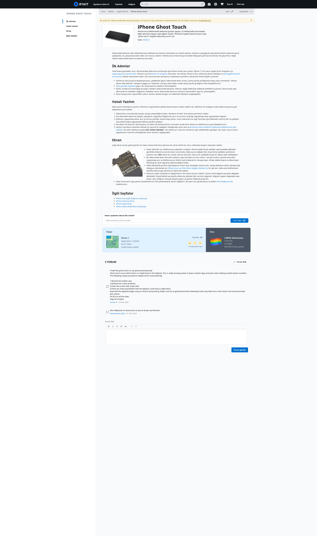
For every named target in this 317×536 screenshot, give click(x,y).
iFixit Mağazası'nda (225, 181)
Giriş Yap (240, 4)
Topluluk (118, 4)
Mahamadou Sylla (117, 313)
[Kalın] (109, 326)
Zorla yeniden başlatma (126, 86)
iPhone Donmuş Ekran (125, 201)
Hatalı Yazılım (72, 26)
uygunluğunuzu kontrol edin (124, 74)
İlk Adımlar (71, 21)
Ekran (68, 31)
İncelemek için (205, 20)
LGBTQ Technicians (234, 238)
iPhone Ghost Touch (79, 13)
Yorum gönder (240, 350)
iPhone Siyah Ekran (124, 204)
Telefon (111, 11)
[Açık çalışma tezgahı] (209, 4)
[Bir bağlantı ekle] (121, 326)
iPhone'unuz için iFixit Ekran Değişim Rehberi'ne (188, 168)
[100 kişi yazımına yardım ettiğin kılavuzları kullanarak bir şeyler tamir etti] (200, 243)
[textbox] (176, 337)
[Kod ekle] (117, 326)
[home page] (81, 4)
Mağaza (131, 4)
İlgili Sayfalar (71, 36)
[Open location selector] (215, 4)
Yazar (109, 231)
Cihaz (103, 11)
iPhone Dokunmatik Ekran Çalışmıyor (131, 206)
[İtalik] (113, 326)
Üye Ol (230, 4)
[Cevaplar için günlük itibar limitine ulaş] (190, 243)
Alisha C (146, 40)
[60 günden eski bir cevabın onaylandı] (195, 243)
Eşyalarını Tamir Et (101, 4)
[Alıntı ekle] (126, 326)
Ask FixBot (237, 220)
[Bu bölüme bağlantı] (111, 66)
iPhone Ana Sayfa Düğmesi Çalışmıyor (131, 198)
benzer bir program (159, 74)
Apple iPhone (122, 11)
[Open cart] (222, 4)
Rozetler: (197, 237)
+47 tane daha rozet (195, 246)
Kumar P (113, 302)
